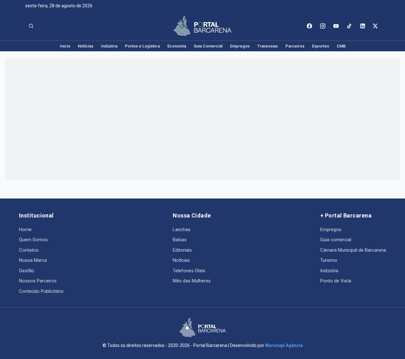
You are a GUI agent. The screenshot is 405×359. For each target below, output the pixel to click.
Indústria (109, 46)
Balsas (180, 239)
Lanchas (181, 229)
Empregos (240, 46)
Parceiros (294, 46)
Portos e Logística (142, 46)
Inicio (65, 46)
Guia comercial (335, 239)
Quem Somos (33, 239)
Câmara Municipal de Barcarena (353, 250)
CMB (341, 46)
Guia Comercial (208, 46)
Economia (176, 46)
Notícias (85, 46)
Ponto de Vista (335, 281)
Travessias (267, 46)
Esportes (320, 46)
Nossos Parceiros (38, 281)
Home (25, 229)
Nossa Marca (33, 260)
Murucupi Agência (284, 345)
